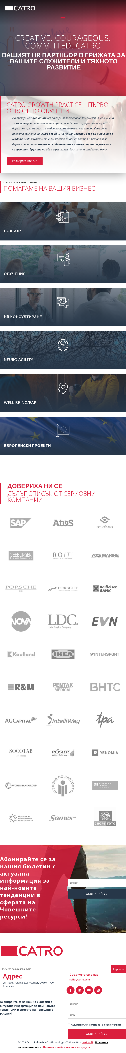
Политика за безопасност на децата (66, 1047)
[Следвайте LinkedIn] (80, 990)
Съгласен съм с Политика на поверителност (96, 1024)
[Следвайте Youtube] (89, 990)
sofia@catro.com (79, 979)
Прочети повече (61, 228)
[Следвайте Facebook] (71, 990)
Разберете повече (24, 161)
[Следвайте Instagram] (98, 990)
